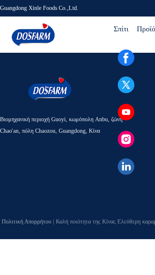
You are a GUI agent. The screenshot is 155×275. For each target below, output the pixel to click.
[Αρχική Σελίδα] (33, 34)
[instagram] (126, 139)
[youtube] (126, 112)
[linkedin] (126, 166)
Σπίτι (121, 29)
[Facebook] (126, 57)
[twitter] (126, 84)
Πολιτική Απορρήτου (26, 222)
